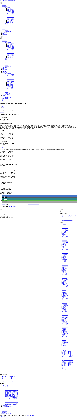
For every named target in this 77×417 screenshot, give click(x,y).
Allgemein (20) (5, 385)
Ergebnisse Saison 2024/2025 (67, 364)
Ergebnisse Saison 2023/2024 (67, 363)
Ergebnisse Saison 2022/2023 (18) (11, 400)
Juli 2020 (64, 260)
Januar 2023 (64, 240)
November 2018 (65, 277)
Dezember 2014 (65, 313)
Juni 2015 (64, 309)
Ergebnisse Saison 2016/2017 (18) (11, 394)
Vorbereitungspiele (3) (6, 406)
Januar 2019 (64, 274)
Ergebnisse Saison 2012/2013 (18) (11, 390)
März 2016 (64, 302)
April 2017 (64, 291)
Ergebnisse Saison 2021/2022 (67, 361)
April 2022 (64, 246)
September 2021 (65, 253)
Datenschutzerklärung (6, 413)
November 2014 (65, 315)
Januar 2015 (64, 312)
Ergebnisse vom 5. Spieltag (67, 219)
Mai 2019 (64, 270)
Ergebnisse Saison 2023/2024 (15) (11, 402)
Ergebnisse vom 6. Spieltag (67, 217)
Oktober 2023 (64, 235)
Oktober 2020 (64, 258)
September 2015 (65, 308)
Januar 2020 (64, 263)
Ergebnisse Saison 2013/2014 (67, 352)
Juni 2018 (64, 280)
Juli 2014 (64, 318)
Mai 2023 (64, 237)
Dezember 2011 (65, 342)
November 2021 (65, 250)
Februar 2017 (64, 293)
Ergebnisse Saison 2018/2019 (67, 357)
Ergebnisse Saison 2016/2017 (33, 204)
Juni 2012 (64, 340)
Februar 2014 (64, 321)
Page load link (2, 416)
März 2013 (64, 330)
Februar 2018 (64, 283)
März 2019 (64, 272)
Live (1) (3, 387)
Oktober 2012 (64, 335)
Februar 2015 (64, 311)
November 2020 (65, 257)
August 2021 (64, 254)
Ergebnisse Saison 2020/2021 (67, 360)
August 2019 (64, 269)
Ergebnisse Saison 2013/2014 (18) (11, 391)
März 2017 (64, 292)
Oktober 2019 (64, 267)
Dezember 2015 (65, 305)
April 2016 (64, 300)
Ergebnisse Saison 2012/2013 (67, 351)
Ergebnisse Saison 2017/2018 (67, 356)
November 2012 (65, 334)
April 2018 (64, 281)
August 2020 (64, 259)
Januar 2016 (64, 304)
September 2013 (65, 327)
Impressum (4, 411)
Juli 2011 (64, 344)
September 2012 (65, 336)
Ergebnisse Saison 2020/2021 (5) (11, 398)
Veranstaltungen (65, 369)
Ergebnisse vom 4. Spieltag (67, 220)
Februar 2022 (64, 248)
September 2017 (65, 288)
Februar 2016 (64, 303)
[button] (4, 196)
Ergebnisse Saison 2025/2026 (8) (11, 404)
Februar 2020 (64, 262)
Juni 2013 (64, 328)
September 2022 (65, 244)
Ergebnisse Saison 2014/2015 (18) (11, 392)
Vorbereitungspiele (65, 370)
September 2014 (65, 317)
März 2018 (64, 282)
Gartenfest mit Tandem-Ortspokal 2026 (69, 215)
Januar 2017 (64, 294)
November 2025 (65, 225)
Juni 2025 (64, 229)
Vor (3, 112)
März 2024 (64, 233)
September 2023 (65, 236)
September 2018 (65, 279)
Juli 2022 (64, 245)
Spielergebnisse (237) (6, 389)
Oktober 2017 (64, 287)
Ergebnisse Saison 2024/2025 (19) (11, 403)
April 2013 (64, 329)
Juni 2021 (64, 255)
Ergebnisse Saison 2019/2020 (67, 358)
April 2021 (64, 256)
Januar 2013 (64, 332)
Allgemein (64, 350)
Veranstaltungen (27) (6, 405)
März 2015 (64, 310)
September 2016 (65, 298)
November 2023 (65, 234)
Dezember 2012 (65, 333)
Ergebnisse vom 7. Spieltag (67, 216)
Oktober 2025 (64, 226)
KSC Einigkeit (4, 204)
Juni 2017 (64, 290)
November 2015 (65, 306)
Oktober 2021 (64, 252)
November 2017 (65, 286)
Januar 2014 (64, 322)
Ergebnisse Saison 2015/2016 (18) (11, 393)
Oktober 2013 (64, 325)
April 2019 (64, 271)
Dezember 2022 (65, 241)
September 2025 (65, 228)
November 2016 (65, 296)
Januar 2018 (64, 284)
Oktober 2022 (64, 243)
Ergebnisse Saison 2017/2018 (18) (11, 395)
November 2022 (65, 242)
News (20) (7, 386)
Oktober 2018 (64, 278)
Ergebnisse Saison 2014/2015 (67, 353)
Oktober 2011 (64, 343)
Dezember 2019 (65, 265)
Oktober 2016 (64, 297)
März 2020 (64, 261)
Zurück (1, 112)
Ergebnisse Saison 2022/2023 (67, 362)
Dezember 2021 (65, 249)
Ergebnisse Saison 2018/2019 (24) (11, 396)
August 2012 (64, 337)
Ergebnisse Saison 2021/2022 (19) (11, 399)
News (63, 367)
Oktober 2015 (64, 307)
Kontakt (3, 412)
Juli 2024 (64, 231)
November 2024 (65, 230)
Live (63, 366)
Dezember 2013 (65, 323)
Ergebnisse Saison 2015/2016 (67, 354)
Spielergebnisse (65, 368)
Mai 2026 (64, 224)
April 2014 (64, 319)
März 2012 (64, 341)
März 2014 (64, 320)
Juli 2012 (64, 338)
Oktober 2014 (64, 316)
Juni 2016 (64, 299)
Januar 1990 (64, 345)
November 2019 (65, 266)
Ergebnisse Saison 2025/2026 (67, 365)
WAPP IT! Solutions (31, 415)
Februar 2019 (64, 273)
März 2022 (64, 247)
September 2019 (65, 268)
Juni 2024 (64, 232)
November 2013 (65, 324)
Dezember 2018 (65, 275)
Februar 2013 (64, 331)
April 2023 (64, 238)
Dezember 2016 (65, 295)
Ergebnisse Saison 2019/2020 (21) (11, 397)
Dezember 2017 (65, 285)
